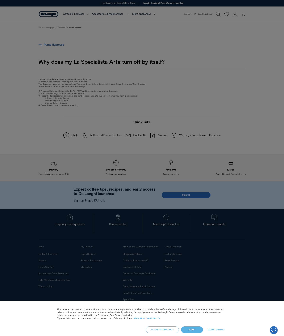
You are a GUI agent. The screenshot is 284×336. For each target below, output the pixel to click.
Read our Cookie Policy (147, 318)
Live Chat (274, 330)
